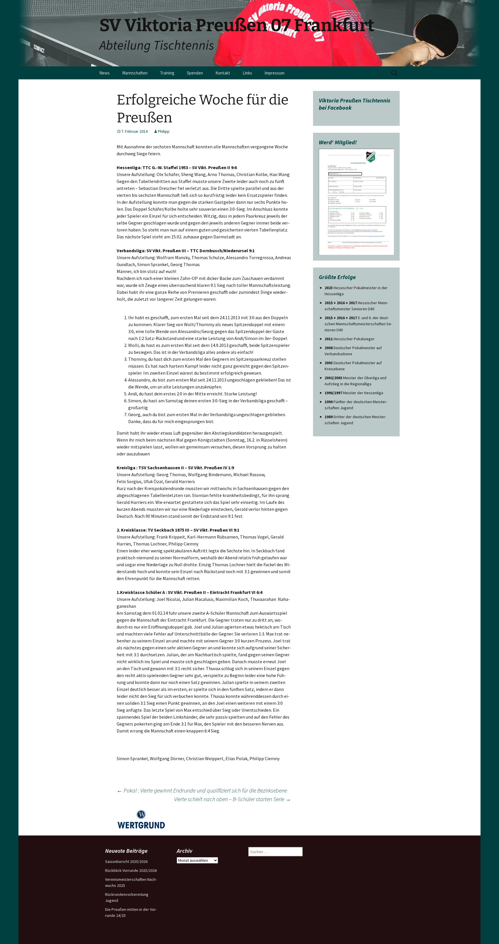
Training (167, 73)
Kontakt (222, 73)
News (104, 73)
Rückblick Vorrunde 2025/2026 (131, 870)
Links (247, 73)
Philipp (164, 131)
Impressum (274, 73)
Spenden (195, 73)
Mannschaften (135, 73)
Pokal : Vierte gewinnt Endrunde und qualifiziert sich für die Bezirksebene (202, 790)
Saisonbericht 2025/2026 (126, 861)
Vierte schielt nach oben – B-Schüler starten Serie (232, 799)
